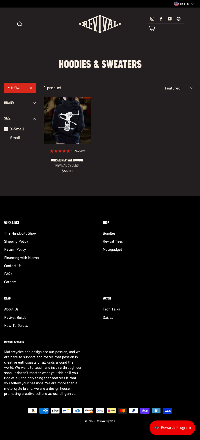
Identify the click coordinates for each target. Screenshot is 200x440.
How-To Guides (16, 326)
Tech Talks (111, 309)
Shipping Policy (16, 242)
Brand (9, 103)
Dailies (108, 318)
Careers (10, 282)
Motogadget (112, 250)
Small (15, 138)
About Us (11, 309)
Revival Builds (15, 318)
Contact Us (12, 266)
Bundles (109, 234)
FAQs (8, 274)
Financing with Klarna (21, 258)
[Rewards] (172, 427)
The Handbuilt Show (20, 234)
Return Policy (15, 250)
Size (7, 118)
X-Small (13, 87)
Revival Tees (113, 242)
